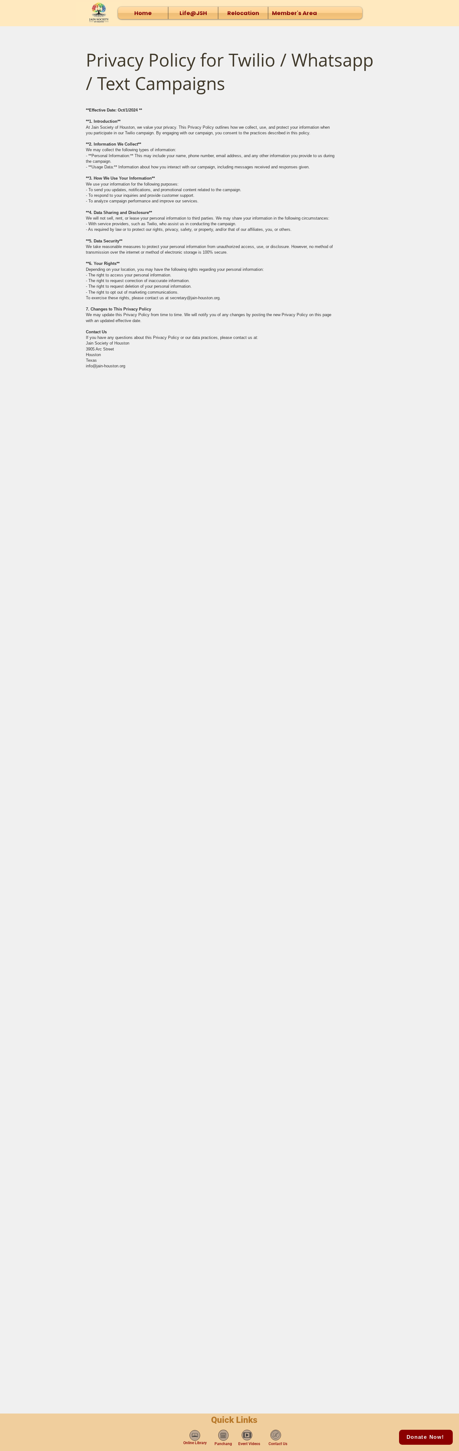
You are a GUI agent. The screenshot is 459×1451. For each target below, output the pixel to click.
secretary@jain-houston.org (195, 298)
